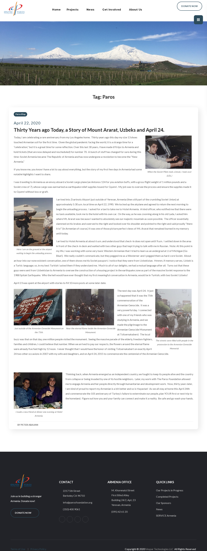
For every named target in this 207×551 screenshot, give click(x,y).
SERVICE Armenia (166, 515)
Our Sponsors (163, 502)
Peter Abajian (29, 424)
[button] (169, 6)
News (159, 509)
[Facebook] (78, 519)
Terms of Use (18, 549)
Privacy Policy (38, 549)
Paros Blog (20, 114)
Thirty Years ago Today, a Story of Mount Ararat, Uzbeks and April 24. (89, 130)
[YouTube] (85, 519)
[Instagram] (62, 519)
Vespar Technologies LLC (159, 549)
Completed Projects (167, 496)
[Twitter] (70, 519)
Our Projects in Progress (169, 490)
